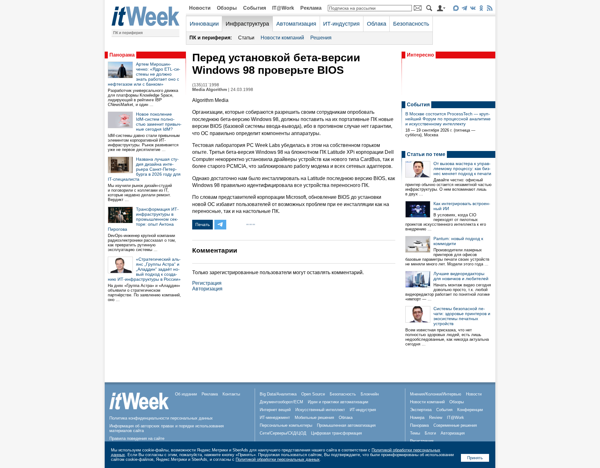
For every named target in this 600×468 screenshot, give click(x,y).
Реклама (311, 8)
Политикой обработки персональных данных (278, 459)
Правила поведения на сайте (136, 438)
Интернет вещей (275, 409)
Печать (202, 224)
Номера (417, 417)
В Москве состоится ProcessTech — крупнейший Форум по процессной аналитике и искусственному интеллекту (448, 118)
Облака (376, 24)
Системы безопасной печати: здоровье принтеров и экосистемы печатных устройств (461, 316)
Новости (200, 8)
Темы (415, 433)
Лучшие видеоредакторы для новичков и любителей (460, 276)
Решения (321, 37)
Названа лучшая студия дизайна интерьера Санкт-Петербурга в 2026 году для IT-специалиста (144, 169)
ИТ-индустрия (341, 24)
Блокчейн (370, 394)
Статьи (246, 37)
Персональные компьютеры (286, 425)
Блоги (430, 433)
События (254, 8)
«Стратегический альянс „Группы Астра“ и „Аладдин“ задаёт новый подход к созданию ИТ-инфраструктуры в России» (144, 269)
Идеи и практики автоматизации (338, 402)
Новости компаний (282, 37)
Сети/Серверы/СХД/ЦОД (283, 433)
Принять (475, 457)
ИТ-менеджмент (275, 417)
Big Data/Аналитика (278, 394)
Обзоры (227, 8)
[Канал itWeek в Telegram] (464, 9)
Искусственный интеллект (320, 409)
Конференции (470, 409)
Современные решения (455, 425)
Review (435, 417)
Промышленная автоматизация (346, 425)
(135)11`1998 (205, 85)
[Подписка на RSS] (489, 9)
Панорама (122, 55)
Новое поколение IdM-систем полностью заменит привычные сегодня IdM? (159, 122)
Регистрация (207, 283)
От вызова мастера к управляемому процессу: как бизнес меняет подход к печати (462, 168)
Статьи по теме (426, 154)
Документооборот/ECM (281, 402)
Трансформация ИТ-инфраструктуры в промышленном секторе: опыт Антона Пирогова (143, 219)
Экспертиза (421, 409)
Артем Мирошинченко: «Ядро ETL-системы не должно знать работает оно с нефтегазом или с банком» (144, 74)
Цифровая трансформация (336, 433)
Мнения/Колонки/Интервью (435, 394)
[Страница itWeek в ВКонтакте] (472, 9)
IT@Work (283, 8)
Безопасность (411, 24)
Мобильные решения (314, 417)
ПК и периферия (128, 33)
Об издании (186, 394)
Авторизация (207, 288)
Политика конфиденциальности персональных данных (161, 418)
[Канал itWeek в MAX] (456, 9)
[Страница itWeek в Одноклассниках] (481, 9)
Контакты (231, 394)
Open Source (313, 394)
